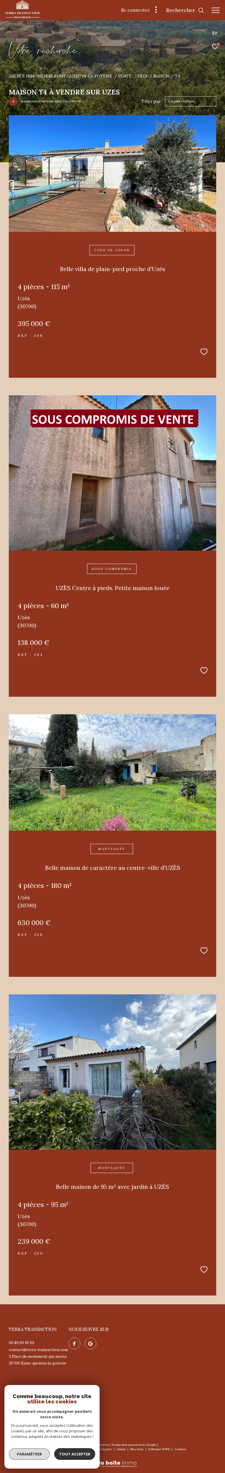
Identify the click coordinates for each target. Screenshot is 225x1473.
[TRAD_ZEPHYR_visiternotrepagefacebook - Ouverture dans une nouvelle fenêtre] (74, 1343)
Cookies (180, 1449)
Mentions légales (100, 1449)
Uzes (142, 76)
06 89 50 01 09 (21, 1342)
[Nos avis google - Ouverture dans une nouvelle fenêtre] (90, 1343)
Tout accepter (74, 1454)
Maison (161, 76)
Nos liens (137, 1449)
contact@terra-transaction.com (38, 1349)
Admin (122, 1449)
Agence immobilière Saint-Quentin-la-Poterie (60, 76)
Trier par (151, 101)
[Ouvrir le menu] (215, 10)
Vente (125, 76)
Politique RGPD (159, 1449)
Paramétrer (29, 1454)
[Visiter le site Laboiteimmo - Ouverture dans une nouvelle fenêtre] (112, 1460)
